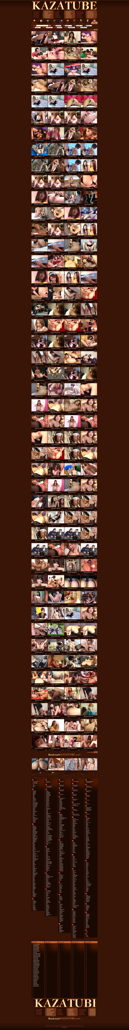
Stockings (87, 848)
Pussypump (75, 907)
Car (33, 904)
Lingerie (60, 916)
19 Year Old (35, 783)
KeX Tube (46, 13)
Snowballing (88, 832)
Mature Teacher (75, 819)
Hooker (60, 859)
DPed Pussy (48, 865)
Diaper (47, 853)
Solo (87, 835)
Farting (47, 895)
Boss (34, 878)
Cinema (47, 801)
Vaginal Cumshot (89, 787)
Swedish (87, 855)
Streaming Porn (90, 11)
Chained (47, 791)
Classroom (48, 803)
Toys (87, 881)
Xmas (87, 931)
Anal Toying (35, 806)
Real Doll (74, 795)
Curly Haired (48, 842)
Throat (87, 871)
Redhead (74, 914)
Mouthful (74, 837)
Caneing (34, 902)
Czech (47, 844)
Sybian (87, 858)
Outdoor (74, 866)
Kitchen (60, 898)
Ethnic (47, 881)
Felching (47, 900)
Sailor (74, 927)
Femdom (47, 901)
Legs (60, 908)
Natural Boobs (75, 785)
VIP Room (88, 814)
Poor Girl (74, 804)
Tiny (86, 875)
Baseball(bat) (35, 838)
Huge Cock (61, 786)
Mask (60, 929)
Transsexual (88, 884)
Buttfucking (35, 893)
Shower (87, 820)
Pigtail (74, 885)
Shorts (87, 819)
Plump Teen (75, 889)
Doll (47, 857)
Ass (33, 816)
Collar (47, 812)
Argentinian (35, 811)
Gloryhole (61, 828)
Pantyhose (75, 876)
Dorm (47, 860)
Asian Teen (35, 815)
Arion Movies (35, 969)
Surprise (87, 854)
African (34, 794)
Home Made (61, 858)
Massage (61, 930)
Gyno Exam (61, 794)
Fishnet (47, 908)
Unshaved (88, 900)
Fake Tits (47, 893)
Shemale (74, 937)
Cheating (47, 793)
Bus (33, 890)
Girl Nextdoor (61, 824)
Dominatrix (48, 859)
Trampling (88, 882)
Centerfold (35, 909)
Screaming (75, 930)
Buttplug (34, 895)
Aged (34, 796)
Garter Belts (61, 781)
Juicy (60, 891)
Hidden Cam (61, 785)
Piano (74, 883)
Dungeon (47, 868)
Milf (73, 827)
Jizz (60, 889)
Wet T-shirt (88, 818)
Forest (60, 803)
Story (87, 849)
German (60, 821)
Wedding (87, 916)
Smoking (87, 831)
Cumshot (47, 840)
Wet (86, 917)
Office (74, 857)
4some (34, 786)
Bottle (34, 879)
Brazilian (34, 884)
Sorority (87, 837)
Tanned (87, 863)
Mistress (74, 832)
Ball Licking (35, 833)
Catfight (34, 907)
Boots (34, 876)
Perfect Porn (68, 13)
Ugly (87, 895)
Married (60, 928)
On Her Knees (75, 810)
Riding (74, 918)
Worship (87, 926)
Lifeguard (61, 915)
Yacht (87, 935)
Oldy (73, 860)
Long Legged (61, 909)
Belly (34, 852)
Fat (46, 896)
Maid (60, 926)
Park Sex (74, 877)
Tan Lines (87, 800)
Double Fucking (49, 862)
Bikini (34, 862)
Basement (34, 839)
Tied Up (87, 873)
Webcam (87, 915)
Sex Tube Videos (37, 11)
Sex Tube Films (36, 15)
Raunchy (74, 912)
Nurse (74, 850)
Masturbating (61, 931)
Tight (87, 874)
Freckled (60, 804)
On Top (74, 861)
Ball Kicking (35, 832)
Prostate (74, 900)
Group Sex (61, 836)
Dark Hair (48, 849)
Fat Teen (47, 898)
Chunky (47, 799)
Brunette (34, 887)
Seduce (74, 932)
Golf (60, 831)
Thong (87, 870)
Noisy (74, 847)
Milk (73, 829)
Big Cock (34, 857)
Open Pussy (75, 862)
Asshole (34, 820)
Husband (61, 869)
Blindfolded (35, 868)
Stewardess (88, 847)
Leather (60, 907)
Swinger (87, 857)
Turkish (87, 889)
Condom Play (48, 817)
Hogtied (60, 857)
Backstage (35, 828)
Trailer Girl (88, 796)
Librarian (61, 913)
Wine (87, 924)
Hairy (60, 842)
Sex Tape (74, 934)
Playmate (74, 887)
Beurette (34, 854)
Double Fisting (48, 861)
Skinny (87, 825)
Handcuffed (61, 846)
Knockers (61, 899)
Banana (34, 834)
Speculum (88, 840)
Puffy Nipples (75, 845)
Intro (60, 879)
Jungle (60, 892)
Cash (34, 906)
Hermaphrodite (62, 852)
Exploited (47, 887)
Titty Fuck (87, 791)
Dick (47, 854)
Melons (74, 822)
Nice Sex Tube (36, 17)
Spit (86, 842)
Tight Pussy (88, 808)
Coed (47, 811)
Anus (34, 809)
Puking (74, 903)
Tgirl (87, 868)
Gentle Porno (57, 15)
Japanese (61, 885)
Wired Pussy (88, 810)
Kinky (60, 896)
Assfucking (35, 819)
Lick (60, 914)
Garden (60, 819)
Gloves (60, 829)
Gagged (60, 814)
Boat (33, 872)
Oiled (74, 858)
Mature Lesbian (75, 814)
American (34, 799)
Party (74, 878)
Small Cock (88, 786)
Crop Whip (48, 827)
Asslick (34, 821)
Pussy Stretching (76, 905)
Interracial (61, 877)
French (60, 805)
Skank (87, 824)
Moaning (74, 834)
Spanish (87, 838)
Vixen (87, 909)
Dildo (47, 855)
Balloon (34, 830)
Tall (86, 862)
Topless (87, 880)
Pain (73, 871)
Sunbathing (88, 853)
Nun (73, 849)
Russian (74, 922)
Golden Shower (62, 830)
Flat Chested (48, 795)
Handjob (60, 847)
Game (60, 816)
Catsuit (34, 908)
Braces (34, 882)
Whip (87, 919)
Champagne (48, 792)
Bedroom (34, 849)
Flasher (47, 911)
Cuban (47, 831)
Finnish (47, 906)
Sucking (87, 852)
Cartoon (34, 905)
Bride (34, 885)
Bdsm (34, 843)
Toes (87, 879)
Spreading (88, 844)
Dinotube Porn (68, 11)
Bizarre (34, 866)
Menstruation (75, 823)
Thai (87, 869)
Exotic (47, 885)
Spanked (87, 839)
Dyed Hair (48, 870)
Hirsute (60, 855)
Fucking (60, 806)
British (34, 886)
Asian (34, 814)
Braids (34, 883)
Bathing (34, 840)
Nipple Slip (75, 846)
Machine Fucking (62, 808)
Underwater (88, 896)
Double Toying (48, 863)
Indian (60, 874)
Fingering (48, 905)
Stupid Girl (88, 795)
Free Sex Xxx (79, 15)
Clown (47, 809)
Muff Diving (75, 794)
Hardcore (61, 848)
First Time (48, 907)
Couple (47, 822)
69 (33, 787)
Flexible (47, 913)
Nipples (74, 844)
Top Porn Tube (58, 17)
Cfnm (47, 790)
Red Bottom (75, 786)
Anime (34, 807)
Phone (74, 882)
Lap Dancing (61, 789)
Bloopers (34, 870)
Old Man (74, 818)
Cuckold (47, 832)
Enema (47, 879)
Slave (87, 827)
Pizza (74, 886)
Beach (34, 844)
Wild (87, 923)
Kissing (60, 897)
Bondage (34, 874)
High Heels (61, 851)
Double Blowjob (49, 786)
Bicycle (34, 855)
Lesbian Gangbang (62, 818)
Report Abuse (64, 1027)
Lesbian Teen (61, 911)
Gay (60, 820)
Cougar (47, 820)
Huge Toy (61, 866)
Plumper (74, 888)
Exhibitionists (48, 884)
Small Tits (87, 830)
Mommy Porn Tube (80, 13)
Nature (74, 842)
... (96, 29)
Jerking (60, 887)
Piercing (74, 884)
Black (34, 867)
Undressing (88, 898)
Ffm (46, 904)
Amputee (34, 800)
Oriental (74, 865)
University (88, 899)
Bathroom (34, 841)
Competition (48, 815)
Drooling (47, 867)
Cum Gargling (48, 837)
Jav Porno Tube (69, 15)
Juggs (60, 890)
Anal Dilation (35, 804)
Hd (59, 850)
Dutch (47, 869)
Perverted (74, 880)
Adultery (34, 792)
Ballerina (34, 829)
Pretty (74, 898)
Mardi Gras (61, 834)
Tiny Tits (87, 876)
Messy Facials (75, 799)
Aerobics (34, 793)
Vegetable (88, 906)
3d (33, 784)
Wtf (86, 928)
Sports (87, 843)
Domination (48, 858)
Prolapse (74, 899)
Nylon (74, 851)
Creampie (48, 826)
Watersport (88, 914)
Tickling (87, 872)
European (48, 882)
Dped (47, 864)
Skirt (87, 826)
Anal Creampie (35, 803)
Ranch (74, 911)
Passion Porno (47, 17)
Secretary (74, 931)
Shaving (74, 936)
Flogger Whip (48, 914)
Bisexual (34, 864)
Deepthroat (48, 851)
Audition (34, 822)
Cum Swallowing (49, 839)
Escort (47, 880)
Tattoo (87, 864)
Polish (74, 892)
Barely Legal (35, 836)
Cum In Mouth (48, 838)
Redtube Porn (36, 13)
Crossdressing (48, 828)
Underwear (88, 897)
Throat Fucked (88, 790)
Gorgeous (61, 832)
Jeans (60, 886)
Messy (74, 824)
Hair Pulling (61, 844)
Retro (74, 915)
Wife (87, 922)
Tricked (87, 887)
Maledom (61, 927)
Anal (33, 801)
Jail (60, 884)
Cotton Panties (48, 819)
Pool (73, 895)
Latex (60, 905)
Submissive (88, 851)
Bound (34, 880)
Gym (60, 837)
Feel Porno (57, 11)
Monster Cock (75, 790)
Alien (34, 797)
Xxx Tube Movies (90, 14)
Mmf (73, 833)
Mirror (74, 831)
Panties (74, 874)
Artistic (34, 813)
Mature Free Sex (80, 17)
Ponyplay (74, 893)
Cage (34, 900)
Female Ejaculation (49, 876)
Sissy (87, 823)
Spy (86, 845)
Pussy (74, 904)
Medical (74, 820)
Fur (60, 810)
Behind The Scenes (36, 851)
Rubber (74, 921)
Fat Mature (48, 897)
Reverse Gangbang (76, 803)
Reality (74, 913)
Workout (87, 925)
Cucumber (48, 833)
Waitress (87, 913)
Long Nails (61, 920)
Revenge (74, 916)
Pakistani (74, 872)
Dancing (47, 848)
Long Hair (61, 843)
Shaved (74, 935)
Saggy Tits (74, 926)
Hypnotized (61, 870)
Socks (87, 834)
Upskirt (87, 901)
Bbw (33, 842)
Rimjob (74, 919)
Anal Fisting (35, 805)
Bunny (34, 889)
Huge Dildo (61, 790)
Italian (60, 880)
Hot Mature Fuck (90, 13)
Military (74, 828)
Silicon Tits (88, 822)
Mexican (74, 825)
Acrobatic (34, 790)
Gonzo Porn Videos (48, 14)
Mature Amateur (75, 781)
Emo (47, 878)
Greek (60, 835)
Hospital (60, 861)
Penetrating (75, 879)
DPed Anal (48, 781)
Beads (34, 845)
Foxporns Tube (47, 15)
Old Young (74, 859)
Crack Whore (48, 824)
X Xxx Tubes (35, 968)
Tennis (87, 867)
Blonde (34, 869)
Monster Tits (75, 835)
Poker (74, 890)
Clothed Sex (48, 808)
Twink (87, 890)
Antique (34, 808)
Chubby (47, 798)
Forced (60, 802)
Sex (73, 933)
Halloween (61, 845)
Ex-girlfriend (48, 883)
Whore (87, 921)
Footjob (60, 801)
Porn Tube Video (47, 11)
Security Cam (75, 789)
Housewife (61, 864)
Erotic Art (47, 782)
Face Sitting (48, 890)
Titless (87, 877)
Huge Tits (61, 865)
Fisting (47, 909)
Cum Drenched (49, 835)
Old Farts (74, 800)
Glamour (60, 826)
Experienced (48, 886)
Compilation (48, 816)
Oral (73, 863)
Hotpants (61, 863)
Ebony (47, 874)
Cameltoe (34, 901)
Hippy (60, 854)
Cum (47, 834)
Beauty (34, 847)
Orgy (73, 864)
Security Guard (75, 805)
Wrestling (87, 927)
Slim (87, 829)
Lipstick (60, 917)
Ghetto (60, 822)
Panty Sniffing (75, 875)
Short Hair (74, 809)
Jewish (60, 888)
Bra (33, 881)
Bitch (34, 865)
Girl (60, 823)
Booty (34, 877)
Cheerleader (48, 794)
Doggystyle (48, 856)
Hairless (60, 841)
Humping (61, 868)
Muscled (74, 838)
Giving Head (61, 825)
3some (34, 785)
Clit (46, 806)
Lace (60, 903)
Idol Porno (57, 13)
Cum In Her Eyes (49, 836)
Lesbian (60, 910)
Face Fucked (48, 891)
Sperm (87, 841)
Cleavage (48, 805)
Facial (47, 892)
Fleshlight (48, 912)
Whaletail (87, 918)
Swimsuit (87, 856)
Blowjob (34, 871)
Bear (33, 846)
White (87, 920)
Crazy (47, 825)
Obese (74, 856)
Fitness (47, 910)
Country (47, 821)
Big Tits (34, 860)
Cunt (47, 841)
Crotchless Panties (49, 829)
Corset (47, 818)
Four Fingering (62, 798)
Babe (34, 825)
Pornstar (74, 896)
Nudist (74, 848)
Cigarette (47, 800)
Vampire (87, 905)
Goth (60, 833)
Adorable (34, 791)
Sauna (74, 929)
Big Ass (34, 817)
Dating (47, 850)
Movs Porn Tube (90, 15)
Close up (47, 807)
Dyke (47, 871)
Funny (60, 809)
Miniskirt (74, 830)
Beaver (34, 848)
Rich (73, 917)
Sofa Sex (87, 817)
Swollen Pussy (88, 807)
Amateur (34, 798)
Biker (34, 861)
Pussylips (74, 906)
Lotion (60, 921)
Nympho (74, 852)
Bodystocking (35, 873)
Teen (87, 866)
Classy (47, 804)
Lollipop (60, 919)
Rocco (74, 920)
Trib (86, 886)
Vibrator (87, 907)
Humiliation (61, 867)
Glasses (60, 827)
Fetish (47, 903)
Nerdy (74, 843)
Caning (34, 903)
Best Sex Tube (90, 17)
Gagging (60, 815)
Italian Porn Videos (80, 11)
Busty (34, 891)
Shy (86, 821)
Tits (86, 878)
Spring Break (88, 782)
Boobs (34, 875)
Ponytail (74, 894)
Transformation (88, 883)
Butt (33, 892)
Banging (34, 835)
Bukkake (34, 888)
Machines (61, 925)
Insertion (60, 876)
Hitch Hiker (61, 853)
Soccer (87, 833)
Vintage (87, 908)
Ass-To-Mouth (35, 818)
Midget (74, 826)
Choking (47, 797)
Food (60, 800)
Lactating (61, 904)
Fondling (61, 799)
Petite (74, 881)
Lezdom (60, 912)
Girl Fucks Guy (62, 807)
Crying (47, 830)
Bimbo (34, 863)
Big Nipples (35, 859)
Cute (47, 843)
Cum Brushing (48, 787)
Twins (87, 891)
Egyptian (47, 875)
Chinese (47, 796)
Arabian (34, 810)
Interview (61, 878)
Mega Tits (74, 821)
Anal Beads (35, 802)
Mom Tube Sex (36, 14)
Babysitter (34, 826)
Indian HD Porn (69, 17)
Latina (60, 906)
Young (87, 936)
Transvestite (88, 885)
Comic (47, 814)
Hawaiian (61, 849)
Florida (47, 915)
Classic (47, 802)
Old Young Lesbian (76, 815)
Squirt (87, 846)
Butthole (34, 894)
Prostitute (74, 901)
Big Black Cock (35, 856)
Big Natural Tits (35, 858)
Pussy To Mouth (75, 836)
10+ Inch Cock (35, 781)
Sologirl (87, 836)
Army (34, 812)
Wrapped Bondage (89, 781)
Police (74, 891)
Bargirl (34, 837)
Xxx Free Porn (79, 14)
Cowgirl (47, 823)
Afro (33, 795)
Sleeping (87, 828)
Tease (87, 865)
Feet (47, 899)
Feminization (48, 902)
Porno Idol (57, 14)
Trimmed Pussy (89, 809)
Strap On (87, 803)
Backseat (34, 827)
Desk (47, 852)
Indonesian (61, 875)
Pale (73, 873)
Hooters (60, 860)
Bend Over (35, 853)
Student (87, 850)
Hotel (60, 862)
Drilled (47, 866)
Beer (33, 850)
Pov (73, 897)
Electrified (48, 877)
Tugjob (87, 888)
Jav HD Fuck (68, 14)
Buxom (34, 896)
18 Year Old (35, 782)
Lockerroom (61, 918)
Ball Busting (35, 831)
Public (74, 902)
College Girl (48, 813)
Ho (59, 856)
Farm (47, 894)
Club (47, 810)
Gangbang (61, 817)
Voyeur (87, 910)
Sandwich (74, 928)
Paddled (74, 870)
